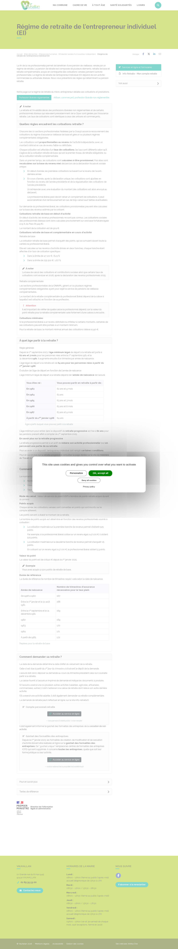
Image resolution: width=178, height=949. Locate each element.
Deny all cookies (89, 480)
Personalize (76, 473)
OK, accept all (100, 473)
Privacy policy (89, 487)
